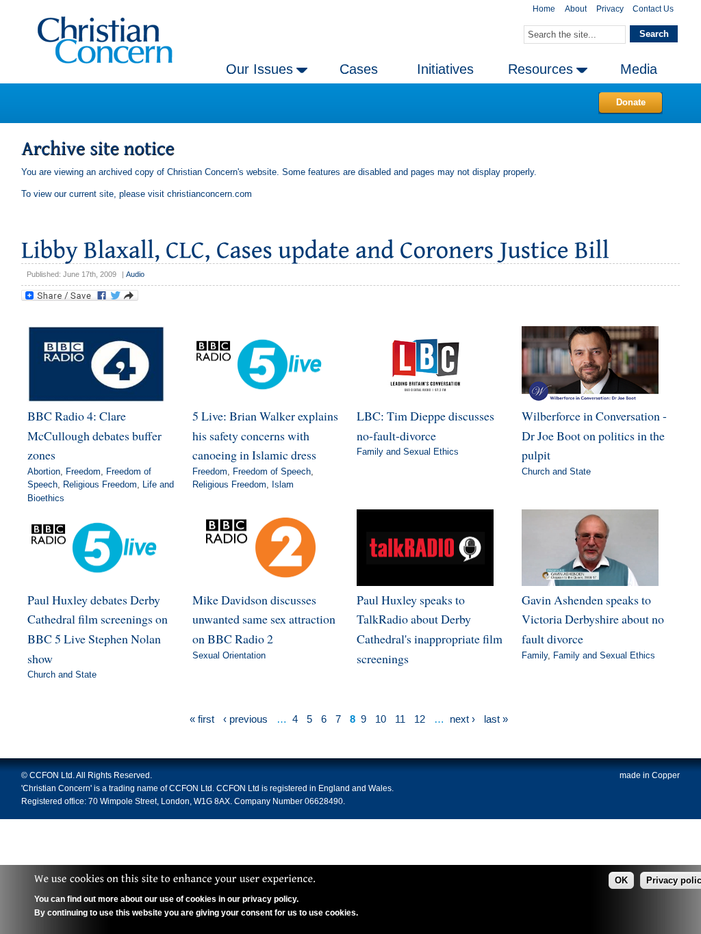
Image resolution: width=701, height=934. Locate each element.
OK (621, 880)
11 (400, 719)
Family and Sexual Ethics (408, 451)
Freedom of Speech (272, 471)
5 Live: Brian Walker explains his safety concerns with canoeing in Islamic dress (265, 435)
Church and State (556, 471)
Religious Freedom (100, 484)
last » (496, 719)
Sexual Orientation (229, 655)
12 (419, 719)
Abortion (43, 471)
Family (535, 655)
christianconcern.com (209, 194)
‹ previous (245, 719)
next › (462, 719)
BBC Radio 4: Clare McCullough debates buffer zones (94, 435)
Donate (631, 102)
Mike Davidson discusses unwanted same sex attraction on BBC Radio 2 (263, 619)
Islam (283, 484)
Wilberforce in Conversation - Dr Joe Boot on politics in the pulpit (594, 435)
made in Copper (650, 775)
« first (202, 719)
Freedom (83, 471)
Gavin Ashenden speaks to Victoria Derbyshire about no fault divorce (593, 619)
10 (380, 719)
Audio (135, 274)
